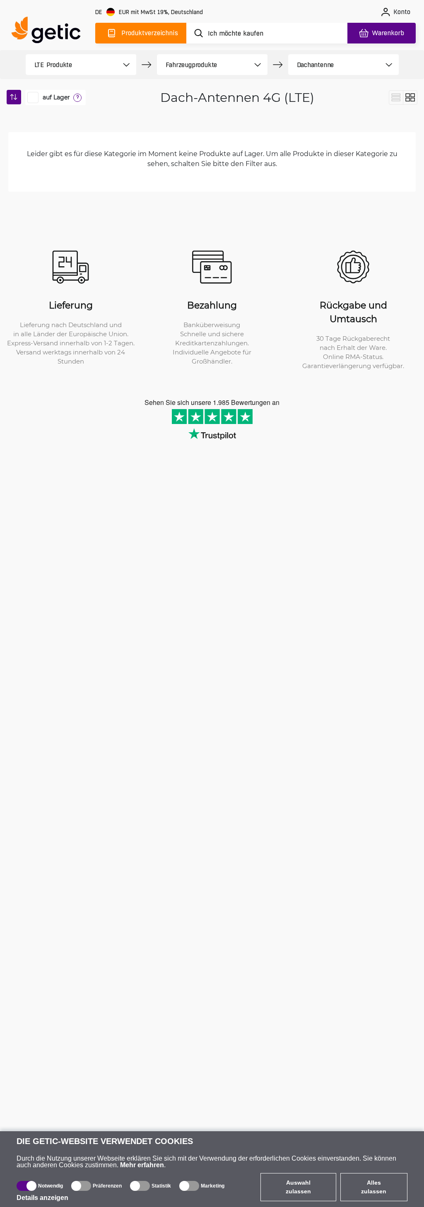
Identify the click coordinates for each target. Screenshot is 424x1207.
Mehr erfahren (142, 1164)
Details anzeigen (42, 1197)
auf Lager (56, 97)
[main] (49, 32)
